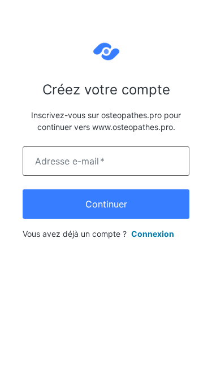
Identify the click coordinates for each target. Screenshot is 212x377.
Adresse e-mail (70, 161)
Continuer (106, 204)
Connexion (152, 234)
